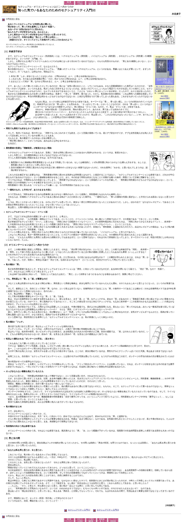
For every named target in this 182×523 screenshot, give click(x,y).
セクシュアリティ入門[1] (79, 510)
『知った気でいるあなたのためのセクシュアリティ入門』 (164, 89)
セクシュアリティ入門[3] (108, 510)
